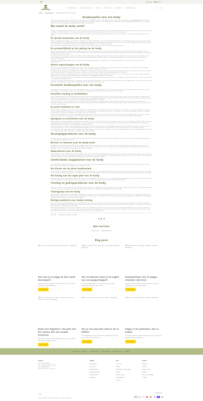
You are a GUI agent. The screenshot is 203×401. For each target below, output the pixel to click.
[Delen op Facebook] (98, 219)
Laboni (144, 377)
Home (40, 13)
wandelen (95, 75)
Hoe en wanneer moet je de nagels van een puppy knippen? (100, 278)
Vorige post (95, 230)
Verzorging (86, 8)
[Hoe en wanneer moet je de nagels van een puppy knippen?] (101, 259)
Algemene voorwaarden (123, 369)
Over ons (119, 364)
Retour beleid (120, 374)
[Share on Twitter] (101, 219)
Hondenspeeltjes (106, 351)
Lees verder (43, 289)
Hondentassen (117, 351)
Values (118, 366)
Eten (98, 8)
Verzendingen (120, 377)
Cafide (144, 366)
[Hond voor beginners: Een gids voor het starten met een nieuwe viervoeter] (58, 311)
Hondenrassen (49, 13)
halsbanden (75, 351)
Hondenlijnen (94, 351)
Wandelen (72, 8)
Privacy (118, 372)
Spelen (107, 8)
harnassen (85, 351)
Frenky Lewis (146, 369)
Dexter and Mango (148, 374)
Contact (118, 380)
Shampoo (127, 351)
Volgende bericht (106, 230)
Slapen (118, 8)
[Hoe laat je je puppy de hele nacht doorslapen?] (58, 259)
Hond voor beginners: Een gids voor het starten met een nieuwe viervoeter (57, 331)
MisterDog (55, 397)
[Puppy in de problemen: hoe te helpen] (145, 311)
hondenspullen (136, 20)
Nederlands (148, 2)
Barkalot (144, 364)
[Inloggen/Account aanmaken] (158, 8)
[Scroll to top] (199, 397)
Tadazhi (144, 372)
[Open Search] (155, 8)
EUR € (159, 2)
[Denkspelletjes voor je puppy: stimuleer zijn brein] (145, 259)
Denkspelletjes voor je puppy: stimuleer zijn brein (141, 278)
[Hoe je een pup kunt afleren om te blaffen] (101, 311)
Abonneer (130, 8)
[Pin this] (104, 219)
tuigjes (63, 204)
